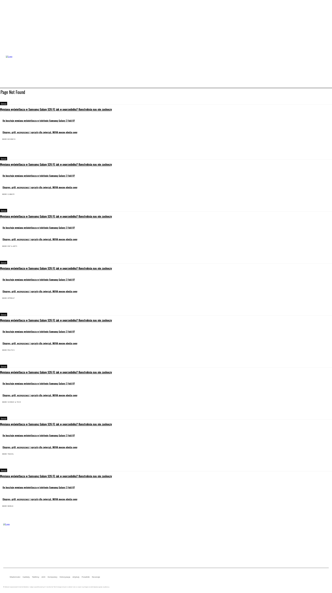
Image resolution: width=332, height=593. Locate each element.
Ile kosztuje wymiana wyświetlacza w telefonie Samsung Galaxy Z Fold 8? (39, 120)
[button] (326, 71)
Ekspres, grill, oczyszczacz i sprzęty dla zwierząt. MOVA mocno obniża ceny (40, 132)
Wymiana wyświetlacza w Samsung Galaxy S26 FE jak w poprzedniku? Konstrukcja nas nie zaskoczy (56, 109)
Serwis (3, 103)
